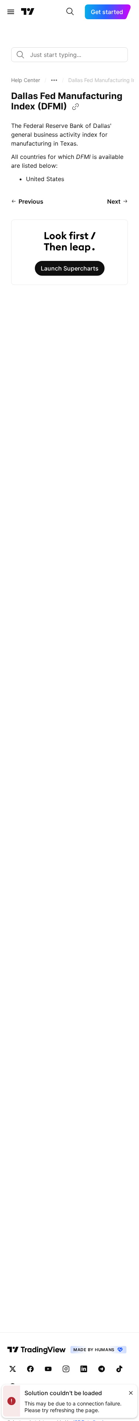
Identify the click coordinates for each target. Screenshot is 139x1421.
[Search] (70, 11)
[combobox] (69, 54)
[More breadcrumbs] (54, 80)
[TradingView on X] (12, 1369)
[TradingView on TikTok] (119, 1369)
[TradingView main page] (27, 12)
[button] (25, 80)
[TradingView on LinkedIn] (84, 1369)
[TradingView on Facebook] (30, 1369)
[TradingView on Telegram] (101, 1369)
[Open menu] (10, 11)
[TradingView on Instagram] (66, 1369)
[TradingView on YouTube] (48, 1369)
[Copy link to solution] (75, 106)
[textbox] (72, 54)
